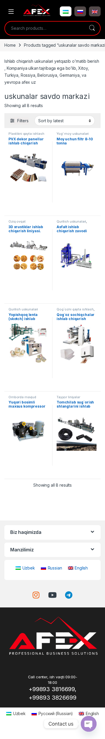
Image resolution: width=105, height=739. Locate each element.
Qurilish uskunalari (71, 221)
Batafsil (28, 209)
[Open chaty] (89, 724)
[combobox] (44, 28)
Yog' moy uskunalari (73, 134)
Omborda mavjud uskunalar (22, 399)
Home (9, 45)
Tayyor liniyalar (68, 397)
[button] (65, 11)
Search (92, 28)
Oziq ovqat (17, 221)
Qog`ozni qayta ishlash (75, 309)
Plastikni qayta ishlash (26, 134)
